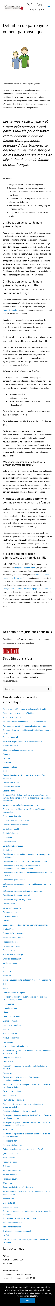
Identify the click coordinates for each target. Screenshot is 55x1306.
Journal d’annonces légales (14, 992)
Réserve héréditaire (10, 1174)
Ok (27, 1300)
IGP (4, 967)
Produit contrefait (10, 1141)
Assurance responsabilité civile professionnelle (22, 741)
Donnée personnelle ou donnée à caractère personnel (25, 925)
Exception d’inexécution (13, 937)
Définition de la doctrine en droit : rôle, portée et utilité (25, 861)
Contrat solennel (10, 841)
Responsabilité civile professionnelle (18, 1187)
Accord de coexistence (12, 717)
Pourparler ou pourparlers (13, 1100)
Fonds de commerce (11, 946)
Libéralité (7, 1012)
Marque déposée (10, 1033)
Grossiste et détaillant (12, 959)
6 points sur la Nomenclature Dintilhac (18, 713)
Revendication (8, 1198)
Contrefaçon (8, 850)
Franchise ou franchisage (13, 954)
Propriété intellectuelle (12, 1145)
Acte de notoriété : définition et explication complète (24, 721)
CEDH (5, 771)
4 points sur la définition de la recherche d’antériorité (24, 709)
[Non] (51, 1294)
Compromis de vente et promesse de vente (20, 805)
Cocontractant (9, 791)
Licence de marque (10, 1021)
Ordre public (8, 1061)
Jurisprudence (8, 1004)
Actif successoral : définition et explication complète (24, 726)
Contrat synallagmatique (13, 846)
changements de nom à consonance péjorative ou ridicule (27, 588)
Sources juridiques (10, 1207)
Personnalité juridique (12, 1091)
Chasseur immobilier (11, 786)
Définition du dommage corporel (16, 895)
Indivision (7, 975)
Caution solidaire (10, 767)
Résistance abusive (10, 1179)
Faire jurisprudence (10, 942)
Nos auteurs (8, 1042)
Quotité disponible (10, 1153)
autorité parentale (11, 310)
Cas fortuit (7, 762)
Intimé (5, 988)
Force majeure (9, 950)
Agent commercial (10, 737)
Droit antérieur (9, 929)
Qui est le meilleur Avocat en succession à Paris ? (23, 1149)
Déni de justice (9, 903)
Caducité (6, 758)
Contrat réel (8, 837)
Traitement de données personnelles (18, 1231)
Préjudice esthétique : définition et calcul (19, 1111)
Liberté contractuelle (11, 1016)
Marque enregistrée (11, 1038)
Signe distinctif (9, 1203)
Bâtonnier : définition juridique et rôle (18, 750)
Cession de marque (11, 782)
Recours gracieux (10, 1162)
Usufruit (6, 1235)
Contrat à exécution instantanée (16, 820)
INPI (4, 984)
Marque (6, 1029)
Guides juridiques (10, 963)
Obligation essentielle (12, 1057)
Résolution (7, 1183)
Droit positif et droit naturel (14, 933)
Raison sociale (9, 1157)
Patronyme (7, 1073)
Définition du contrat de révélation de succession (23, 891)
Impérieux (7, 971)
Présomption (8, 1129)
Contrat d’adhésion (10, 833)
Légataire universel (11, 1008)
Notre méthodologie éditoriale (15, 1046)
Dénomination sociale (12, 908)
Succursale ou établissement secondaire (19, 1218)
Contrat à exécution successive (15, 824)
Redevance (7, 1166)
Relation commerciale (12, 1170)
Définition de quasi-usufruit (14, 879)
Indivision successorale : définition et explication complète (27, 980)
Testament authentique (12, 1222)
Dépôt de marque (10, 912)
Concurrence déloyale (12, 816)
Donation (7, 920)
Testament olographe (12, 1227)
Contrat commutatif (11, 829)
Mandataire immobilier (12, 1025)
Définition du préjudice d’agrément (17, 899)
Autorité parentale (10, 745)
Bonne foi (7, 754)
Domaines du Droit (10, 916)
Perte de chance (9, 1095)
